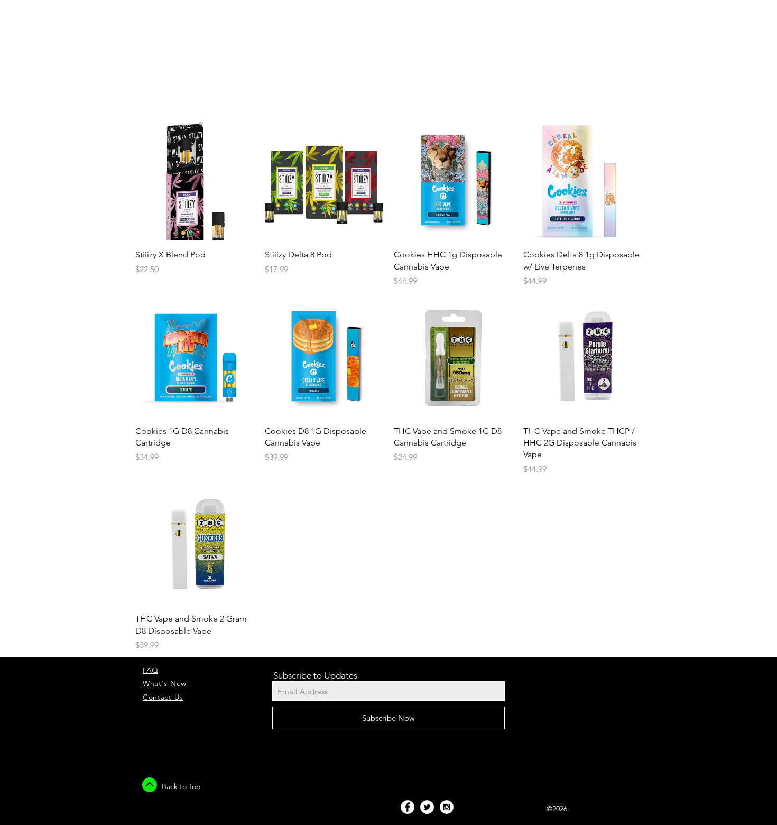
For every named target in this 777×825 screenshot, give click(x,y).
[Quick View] (194, 181)
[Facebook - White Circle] (407, 807)
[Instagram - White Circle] (447, 807)
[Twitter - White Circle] (427, 807)
